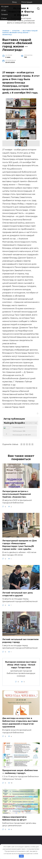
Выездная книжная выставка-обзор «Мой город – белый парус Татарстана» (21, 665)
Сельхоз (4, 14)
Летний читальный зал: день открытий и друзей (17, 594)
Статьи (4, 18)
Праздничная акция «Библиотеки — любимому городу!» (20, 771)
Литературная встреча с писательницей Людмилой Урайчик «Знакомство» (16, 494)
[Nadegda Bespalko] (6, 429)
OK (21, 856)
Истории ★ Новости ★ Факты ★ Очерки (21, 12)
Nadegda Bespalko (14, 423)
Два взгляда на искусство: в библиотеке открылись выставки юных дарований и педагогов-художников (20, 722)
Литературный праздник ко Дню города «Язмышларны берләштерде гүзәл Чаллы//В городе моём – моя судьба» (19, 545)
